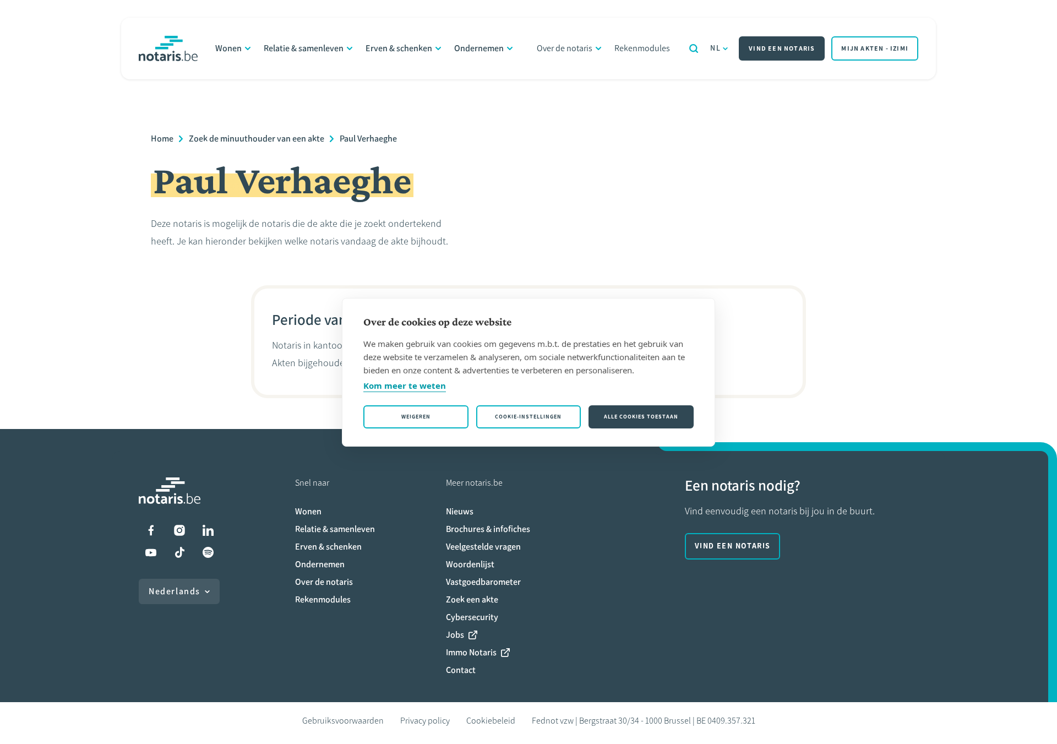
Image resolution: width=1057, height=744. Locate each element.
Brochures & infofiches (488, 529)
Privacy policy (425, 720)
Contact (461, 670)
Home (162, 138)
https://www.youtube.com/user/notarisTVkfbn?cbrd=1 (151, 552)
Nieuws (459, 511)
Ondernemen (479, 48)
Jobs (455, 634)
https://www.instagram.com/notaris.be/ (179, 530)
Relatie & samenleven (304, 48)
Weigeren (416, 416)
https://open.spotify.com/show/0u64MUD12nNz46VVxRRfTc (208, 552)
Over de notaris (564, 48)
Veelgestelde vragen (483, 546)
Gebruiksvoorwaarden (343, 720)
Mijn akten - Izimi (874, 48)
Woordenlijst (470, 564)
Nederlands (174, 591)
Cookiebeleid (490, 720)
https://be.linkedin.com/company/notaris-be (208, 530)
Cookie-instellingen (528, 416)
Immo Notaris (471, 652)
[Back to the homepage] (168, 48)
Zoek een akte (472, 599)
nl (715, 48)
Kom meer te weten (404, 385)
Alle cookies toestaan (641, 416)
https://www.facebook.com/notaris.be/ (151, 530)
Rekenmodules (642, 48)
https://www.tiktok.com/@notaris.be (179, 552)
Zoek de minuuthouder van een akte (256, 138)
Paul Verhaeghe (368, 138)
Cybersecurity (472, 617)
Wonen (228, 48)
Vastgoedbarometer (483, 582)
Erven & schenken (399, 48)
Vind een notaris (782, 48)
